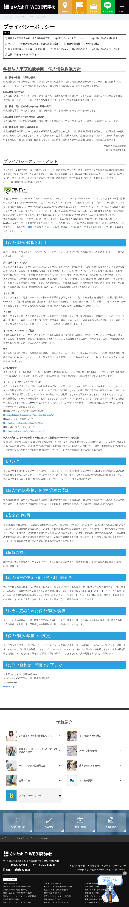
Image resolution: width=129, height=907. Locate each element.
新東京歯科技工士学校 (52, 899)
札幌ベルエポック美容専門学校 (56, 890)
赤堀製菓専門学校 (92, 887)
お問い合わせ (78, 865)
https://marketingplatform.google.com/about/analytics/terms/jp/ (28, 415)
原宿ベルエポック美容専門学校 (15, 890)
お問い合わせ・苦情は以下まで (23, 54)
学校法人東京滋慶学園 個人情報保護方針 (29, 38)
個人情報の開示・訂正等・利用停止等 (26, 49)
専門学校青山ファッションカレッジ (99, 902)
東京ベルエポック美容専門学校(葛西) (17, 893)
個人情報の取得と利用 (106, 38)
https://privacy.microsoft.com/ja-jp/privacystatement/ (24, 431)
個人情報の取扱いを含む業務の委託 (40, 43)
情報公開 (94, 865)
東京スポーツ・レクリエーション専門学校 (19, 896)
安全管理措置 (73, 43)
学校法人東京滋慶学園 (52, 883)
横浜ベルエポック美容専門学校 (56, 902)
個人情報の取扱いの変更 (107, 49)
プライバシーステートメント (72, 38)
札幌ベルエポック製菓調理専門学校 (58, 887)
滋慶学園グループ (10, 883)
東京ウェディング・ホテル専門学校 (17, 902)
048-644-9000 (19, 865)
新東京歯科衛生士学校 (93, 899)
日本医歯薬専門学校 (11, 899)
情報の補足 (93, 43)
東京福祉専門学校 (92, 893)
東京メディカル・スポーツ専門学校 (58, 896)
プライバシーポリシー (115, 865)
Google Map (53, 860)
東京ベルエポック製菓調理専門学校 (17, 887)
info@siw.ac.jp (8, 686)
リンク (11, 43)
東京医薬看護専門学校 (52, 893)
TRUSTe (30, 227)
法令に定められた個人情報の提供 (70, 49)
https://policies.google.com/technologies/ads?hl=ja (23, 423)
